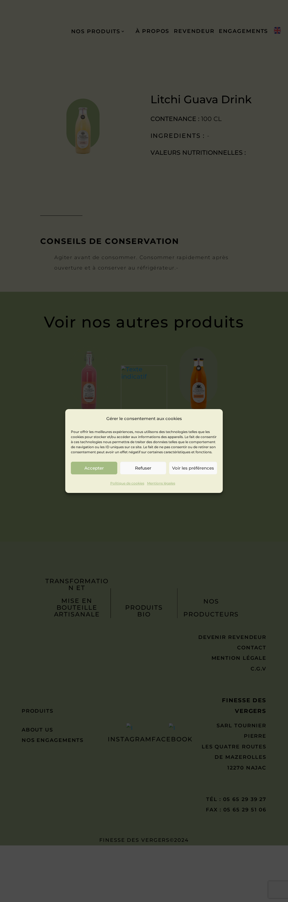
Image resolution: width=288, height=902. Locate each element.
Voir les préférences (193, 468)
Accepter (94, 468)
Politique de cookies (127, 483)
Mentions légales (161, 483)
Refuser (143, 468)
